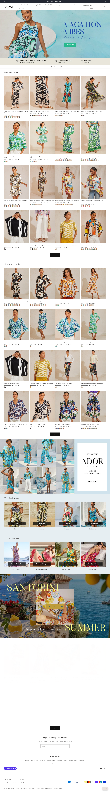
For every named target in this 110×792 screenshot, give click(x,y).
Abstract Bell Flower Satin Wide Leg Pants (91, 156)
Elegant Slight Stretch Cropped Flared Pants (40, 245)
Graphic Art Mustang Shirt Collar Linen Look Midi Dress (42, 156)
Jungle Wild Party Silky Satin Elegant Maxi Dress (67, 111)
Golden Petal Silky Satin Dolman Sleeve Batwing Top (16, 112)
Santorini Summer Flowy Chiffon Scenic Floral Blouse (92, 201)
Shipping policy (48, 788)
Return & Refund (73, 760)
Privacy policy (32, 788)
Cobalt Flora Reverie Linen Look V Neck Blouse (15, 424)
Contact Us (42, 760)
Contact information (58, 788)
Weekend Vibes (92, 569)
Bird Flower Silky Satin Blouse (62, 424)
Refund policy (24, 788)
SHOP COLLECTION (55, 606)
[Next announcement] (105, 1)
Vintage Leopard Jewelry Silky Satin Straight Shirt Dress (16, 201)
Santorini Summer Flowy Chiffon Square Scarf (92, 677)
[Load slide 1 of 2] (52, 67)
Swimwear (92, 529)
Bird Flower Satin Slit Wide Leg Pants (90, 424)
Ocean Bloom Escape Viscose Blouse (64, 342)
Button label (55, 37)
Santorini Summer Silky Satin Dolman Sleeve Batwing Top (15, 678)
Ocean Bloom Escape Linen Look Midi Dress (40, 342)
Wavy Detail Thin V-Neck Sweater (63, 383)
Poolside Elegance (41, 569)
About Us (27, 760)
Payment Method (51, 760)
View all (55, 255)
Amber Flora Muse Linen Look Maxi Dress (91, 301)
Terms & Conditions (59, 763)
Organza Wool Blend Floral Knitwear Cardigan (92, 383)
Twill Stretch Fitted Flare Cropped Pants (39, 721)
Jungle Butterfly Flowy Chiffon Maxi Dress (91, 111)
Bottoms (41, 529)
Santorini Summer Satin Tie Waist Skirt (64, 721)
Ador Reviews (34, 760)
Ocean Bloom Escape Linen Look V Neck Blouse (16, 342)
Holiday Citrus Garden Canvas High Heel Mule (66, 677)
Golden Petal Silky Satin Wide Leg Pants (39, 111)
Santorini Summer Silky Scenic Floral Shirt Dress (67, 200)
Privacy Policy (49, 763)
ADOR (9, 788)
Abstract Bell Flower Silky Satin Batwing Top (66, 156)
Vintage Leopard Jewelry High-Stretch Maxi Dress (42, 200)
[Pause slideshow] (62, 67)
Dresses (67, 529)
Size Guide (81, 760)
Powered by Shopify (15, 788)
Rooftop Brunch (67, 569)
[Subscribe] (67, 746)
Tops (15, 529)
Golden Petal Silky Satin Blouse (37, 424)
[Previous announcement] (4, 1)
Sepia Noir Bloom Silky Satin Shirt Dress (39, 301)
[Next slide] (58, 67)
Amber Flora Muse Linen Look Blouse (64, 301)
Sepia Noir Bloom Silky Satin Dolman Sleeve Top (16, 301)
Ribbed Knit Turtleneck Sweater (11, 245)
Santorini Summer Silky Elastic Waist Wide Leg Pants (41, 678)
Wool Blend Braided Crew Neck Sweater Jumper (66, 245)
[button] (30, 5)
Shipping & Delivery (62, 760)
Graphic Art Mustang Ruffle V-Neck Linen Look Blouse (15, 156)
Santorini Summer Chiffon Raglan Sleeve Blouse (15, 721)
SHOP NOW (55, 466)
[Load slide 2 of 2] (54, 67)
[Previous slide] (48, 67)
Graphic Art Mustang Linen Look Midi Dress (92, 342)
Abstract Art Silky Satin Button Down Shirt (91, 245)
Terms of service (40, 788)
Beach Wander (15, 569)
